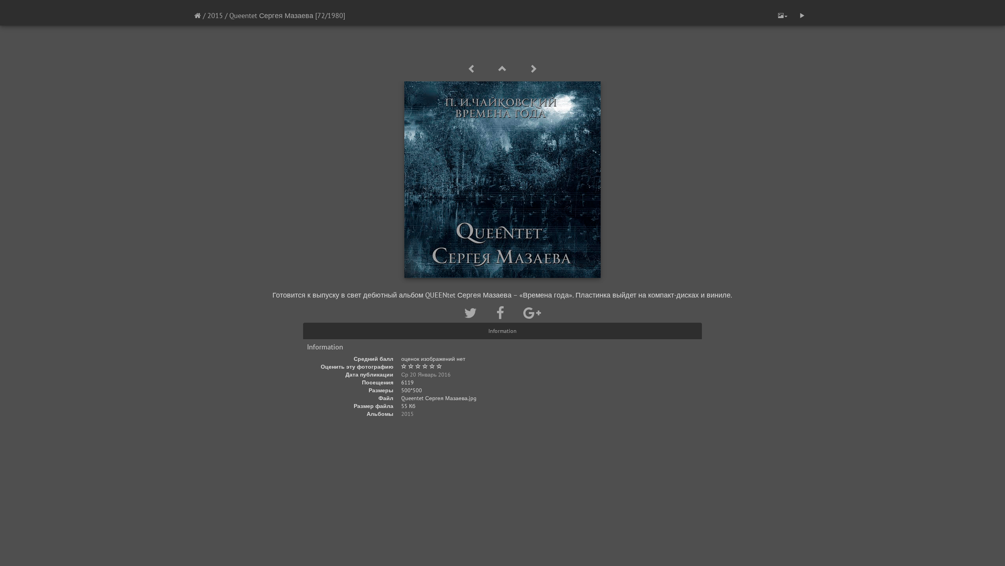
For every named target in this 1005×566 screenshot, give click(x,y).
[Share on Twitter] (472, 313)
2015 (215, 15)
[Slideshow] (802, 16)
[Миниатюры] (503, 69)
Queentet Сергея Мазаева (271, 15)
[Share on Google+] (532, 313)
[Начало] (197, 15)
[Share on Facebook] (501, 313)
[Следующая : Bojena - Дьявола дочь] (533, 69)
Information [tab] (502, 330)
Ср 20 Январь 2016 (426, 374)
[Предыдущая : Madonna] (473, 69)
